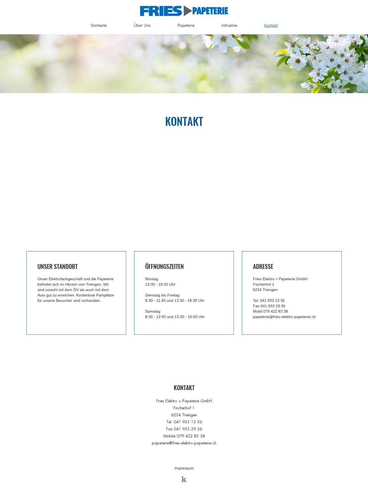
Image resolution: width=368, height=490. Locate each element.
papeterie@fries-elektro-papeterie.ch (284, 317)
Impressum (184, 468)
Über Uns (142, 25)
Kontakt (271, 25)
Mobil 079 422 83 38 (270, 311)
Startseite (99, 25)
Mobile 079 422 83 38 (184, 435)
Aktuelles (229, 25)
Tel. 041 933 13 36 (269, 300)
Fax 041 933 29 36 (269, 306)
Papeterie (186, 25)
